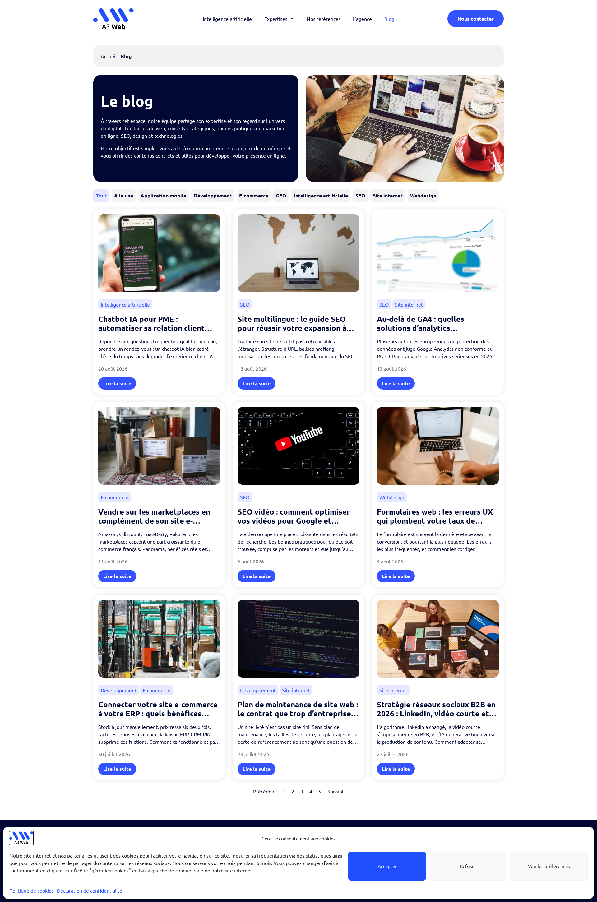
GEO (281, 195)
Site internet (388, 195)
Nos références (323, 19)
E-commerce (253, 195)
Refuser (468, 866)
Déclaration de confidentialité (89, 890)
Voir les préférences (549, 866)
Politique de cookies (31, 890)
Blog (389, 19)
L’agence (362, 19)
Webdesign (423, 195)
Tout (101, 195)
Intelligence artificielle (227, 19)
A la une (123, 195)
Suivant (335, 791)
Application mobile (163, 195)
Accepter (387, 866)
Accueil (109, 56)
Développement (213, 195)
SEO (360, 195)
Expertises (275, 19)
